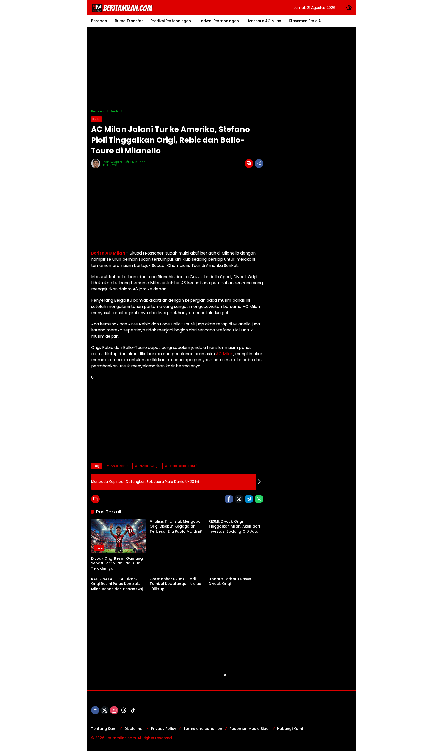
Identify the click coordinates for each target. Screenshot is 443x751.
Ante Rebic (119, 465)
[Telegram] (249, 499)
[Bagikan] (259, 163)
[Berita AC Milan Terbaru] (123, 7)
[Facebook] (229, 499)
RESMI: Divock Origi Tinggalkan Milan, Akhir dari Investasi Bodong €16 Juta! (234, 526)
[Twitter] (239, 499)
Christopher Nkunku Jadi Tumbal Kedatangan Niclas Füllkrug (175, 584)
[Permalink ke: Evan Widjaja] (97, 163)
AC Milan (224, 354)
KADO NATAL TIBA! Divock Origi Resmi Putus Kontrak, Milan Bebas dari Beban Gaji (117, 584)
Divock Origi (148, 465)
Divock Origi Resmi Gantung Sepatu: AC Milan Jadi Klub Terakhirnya (117, 563)
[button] (349, 8)
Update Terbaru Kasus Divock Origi (230, 582)
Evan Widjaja (112, 162)
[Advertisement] (221, 68)
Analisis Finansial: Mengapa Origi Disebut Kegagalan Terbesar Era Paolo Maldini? (176, 526)
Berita (96, 119)
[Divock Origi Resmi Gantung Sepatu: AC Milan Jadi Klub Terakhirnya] (118, 536)
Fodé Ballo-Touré (183, 465)
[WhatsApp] (259, 499)
